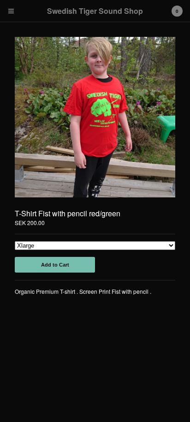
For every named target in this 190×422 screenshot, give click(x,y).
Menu (11, 11)
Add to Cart (55, 264)
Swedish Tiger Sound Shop (95, 11)
